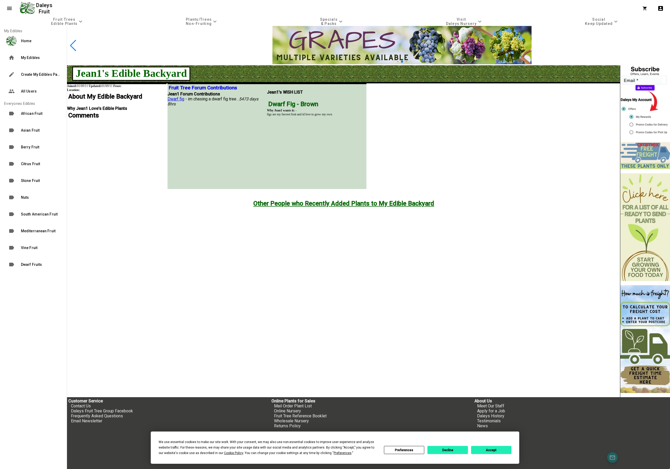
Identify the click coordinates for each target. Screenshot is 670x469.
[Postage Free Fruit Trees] (645, 155)
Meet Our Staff (490, 405)
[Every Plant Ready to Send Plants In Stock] (645, 227)
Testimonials (489, 420)
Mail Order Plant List (293, 405)
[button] (393, 61)
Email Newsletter (86, 420)
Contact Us (81, 405)
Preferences (404, 450)
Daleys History (490, 415)
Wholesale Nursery (291, 420)
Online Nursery (287, 410)
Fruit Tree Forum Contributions (203, 88)
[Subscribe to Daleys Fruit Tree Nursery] (645, 101)
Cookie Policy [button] (233, 453)
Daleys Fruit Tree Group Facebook (102, 410)
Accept (491, 450)
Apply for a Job (491, 410)
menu (9, 8)
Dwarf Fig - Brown (293, 104)
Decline (447, 450)
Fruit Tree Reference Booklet (300, 415)
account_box (660, 8)
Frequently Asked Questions (97, 415)
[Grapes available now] (402, 62)
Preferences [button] (342, 453)
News (482, 425)
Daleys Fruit (45, 8)
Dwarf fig (176, 98)
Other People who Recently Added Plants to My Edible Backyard (343, 203)
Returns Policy (287, 425)
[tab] (67, 21)
